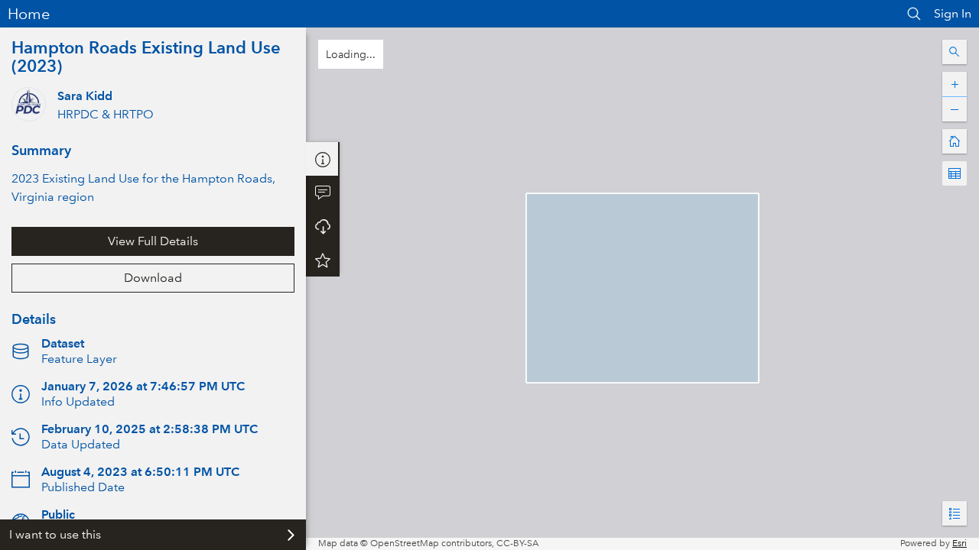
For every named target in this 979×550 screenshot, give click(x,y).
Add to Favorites (323, 260)
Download (153, 277)
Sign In (952, 13)
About (323, 159)
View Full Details (153, 241)
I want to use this (55, 534)
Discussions (323, 192)
